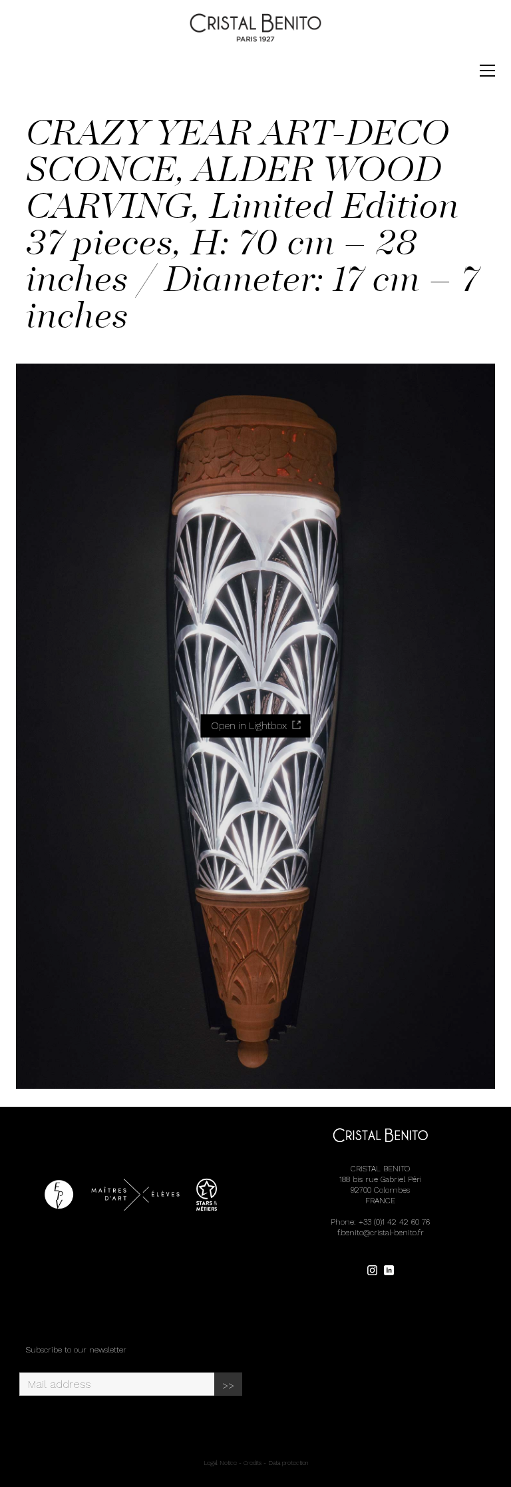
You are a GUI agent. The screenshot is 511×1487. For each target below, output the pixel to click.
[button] (487, 70)
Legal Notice (220, 1463)
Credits (252, 1463)
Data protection (288, 1463)
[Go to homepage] (255, 28)
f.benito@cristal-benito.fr (380, 1232)
